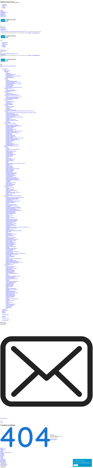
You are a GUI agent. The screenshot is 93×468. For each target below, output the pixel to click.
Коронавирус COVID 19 (10, 106)
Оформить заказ (3, 54)
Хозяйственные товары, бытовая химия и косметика (14, 197)
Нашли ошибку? (3, 461)
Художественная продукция (10, 266)
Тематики (2, 450)
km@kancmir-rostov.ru (3, 418)
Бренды (1, 451)
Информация (2, 455)
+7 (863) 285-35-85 (3, 15)
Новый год (8, 80)
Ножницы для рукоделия (10, 89)
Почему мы (4, 43)
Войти (30, 32)
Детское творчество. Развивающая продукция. (14, 96)
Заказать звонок (3, 459)
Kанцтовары (8, 73)
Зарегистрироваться (36, 32)
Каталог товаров (5, 42)
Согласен (76, 465)
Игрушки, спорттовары (10, 101)
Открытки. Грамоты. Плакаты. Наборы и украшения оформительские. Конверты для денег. (21, 112)
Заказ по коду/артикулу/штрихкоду (6, 452)
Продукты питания (9, 93)
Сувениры (8, 148)
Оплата (1, 456)
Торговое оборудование (10, 187)
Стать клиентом (5, 44)
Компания (2, 453)
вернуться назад (54, 439)
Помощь (1, 458)
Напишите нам (2, 460)
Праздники (4, 45)
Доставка (1, 457)
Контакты (4, 46)
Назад (5, 69)
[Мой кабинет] (0, 52)
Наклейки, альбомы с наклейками (11, 124)
